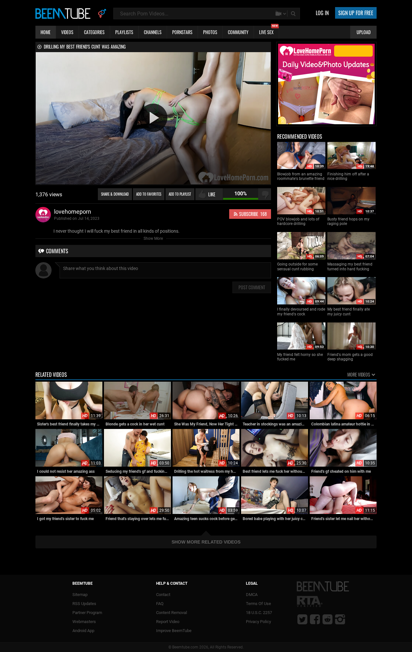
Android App (83, 630)
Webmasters (84, 621)
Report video (167, 621)
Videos (67, 32)
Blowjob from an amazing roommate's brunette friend (300, 176)
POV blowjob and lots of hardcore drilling (298, 221)
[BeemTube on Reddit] (327, 619)
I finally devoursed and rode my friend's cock (301, 311)
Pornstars (182, 32)
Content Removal (171, 612)
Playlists (124, 32)
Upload (363, 32)
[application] (153, 118)
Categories (94, 32)
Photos (210, 32)
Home (46, 32)
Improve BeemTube (174, 630)
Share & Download (115, 194)
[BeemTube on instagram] (340, 619)
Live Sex (268, 30)
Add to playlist (180, 194)
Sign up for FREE (355, 13)
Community (238, 32)
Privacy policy (258, 621)
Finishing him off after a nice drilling (348, 176)
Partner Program (87, 612)
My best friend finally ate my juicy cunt (348, 311)
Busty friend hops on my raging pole (348, 221)
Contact (163, 594)
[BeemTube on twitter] (302, 619)
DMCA (252, 594)
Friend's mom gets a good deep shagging (350, 356)
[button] (153, 118)
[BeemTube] (64, 13)
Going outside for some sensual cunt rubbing (297, 266)
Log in (322, 13)
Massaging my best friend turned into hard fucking (349, 266)
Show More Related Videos (206, 542)
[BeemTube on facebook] (315, 619)
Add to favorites (148, 194)
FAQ (160, 603)
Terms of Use (258, 603)
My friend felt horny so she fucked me (300, 356)
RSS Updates (84, 603)
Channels (153, 32)
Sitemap (80, 594)
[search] (294, 13)
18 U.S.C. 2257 (259, 612)
